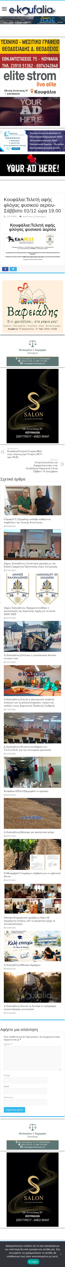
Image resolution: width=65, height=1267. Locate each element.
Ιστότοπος (8, 1097)
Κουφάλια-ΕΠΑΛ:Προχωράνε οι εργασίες (26, 791)
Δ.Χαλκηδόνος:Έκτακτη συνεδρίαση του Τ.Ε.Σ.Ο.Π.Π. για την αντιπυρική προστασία (27, 748)
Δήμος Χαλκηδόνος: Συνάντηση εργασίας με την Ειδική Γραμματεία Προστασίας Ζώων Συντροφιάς (30, 565)
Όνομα (7, 1075)
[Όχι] (60, 1254)
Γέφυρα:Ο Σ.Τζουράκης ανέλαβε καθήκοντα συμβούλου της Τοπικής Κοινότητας (27, 521)
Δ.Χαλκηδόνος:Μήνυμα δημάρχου (22, 965)
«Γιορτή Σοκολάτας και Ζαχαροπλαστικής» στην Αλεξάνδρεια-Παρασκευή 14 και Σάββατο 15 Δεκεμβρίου (42, 466)
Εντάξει (33, 1261)
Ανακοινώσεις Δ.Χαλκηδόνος (34, 216)
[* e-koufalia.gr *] (32, 9)
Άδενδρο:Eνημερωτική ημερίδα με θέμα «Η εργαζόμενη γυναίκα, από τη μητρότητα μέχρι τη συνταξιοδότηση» (29, 920)
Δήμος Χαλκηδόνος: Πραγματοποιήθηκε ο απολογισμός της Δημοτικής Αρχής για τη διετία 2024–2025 (29, 611)
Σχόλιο (8, 1044)
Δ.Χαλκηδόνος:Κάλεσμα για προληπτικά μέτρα (29, 832)
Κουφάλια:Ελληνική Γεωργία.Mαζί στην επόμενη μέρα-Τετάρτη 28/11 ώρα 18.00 (24, 453)
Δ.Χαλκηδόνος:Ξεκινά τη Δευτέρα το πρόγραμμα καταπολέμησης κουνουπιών (30, 1007)
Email (6, 1086)
